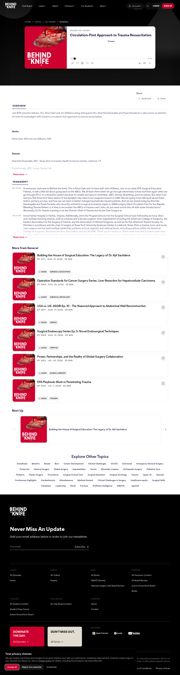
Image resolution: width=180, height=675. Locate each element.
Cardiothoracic (48, 480)
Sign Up (168, 6)
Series (13, 580)
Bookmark (146, 98)
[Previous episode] (14, 429)
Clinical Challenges (97, 463)
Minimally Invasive (109, 469)
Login (156, 6)
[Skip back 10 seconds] (77, 63)
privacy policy (45, 661)
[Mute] (144, 63)
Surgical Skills (158, 480)
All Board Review (139, 580)
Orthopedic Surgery (132, 469)
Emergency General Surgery (149, 463)
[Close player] (149, 63)
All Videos (55, 575)
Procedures (53, 474)
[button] (90, 264)
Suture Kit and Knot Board (143, 585)
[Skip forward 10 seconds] (87, 63)
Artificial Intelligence (102, 486)
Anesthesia (22, 463)
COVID (114, 463)
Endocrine (24, 469)
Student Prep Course (19, 609)
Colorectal (127, 463)
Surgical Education (60, 272)
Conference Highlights (26, 480)
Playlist (53, 580)
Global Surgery (58, 373)
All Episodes (15, 575)
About (94, 604)
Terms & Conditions (142, 668)
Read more (18, 174)
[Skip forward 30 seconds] (92, 63)
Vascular (160, 474)
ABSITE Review (98, 580)
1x (139, 63)
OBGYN (120, 486)
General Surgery (41, 469)
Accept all (12, 667)
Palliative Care (153, 469)
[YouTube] (134, 633)
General (64, 22)
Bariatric (36, 463)
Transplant (46, 486)
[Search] (147, 6)
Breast (47, 463)
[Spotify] (118, 633)
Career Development (74, 463)
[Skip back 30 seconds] (72, 63)
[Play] (82, 63)
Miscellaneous (66, 480)
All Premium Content (141, 575)
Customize (52, 667)
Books (134, 591)
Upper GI (54, 348)
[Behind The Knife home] (10, 6)
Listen (38, 22)
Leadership (60, 486)
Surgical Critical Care (73, 474)
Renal (73, 486)
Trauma (111, 41)
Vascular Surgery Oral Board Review (107, 585)
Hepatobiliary (79, 469)
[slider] (110, 58)
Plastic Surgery (36, 474)
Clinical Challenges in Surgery (112, 480)
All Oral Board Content (61, 604)
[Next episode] (165, 429)
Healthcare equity (139, 480)
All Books (95, 575)
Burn (57, 463)
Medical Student (85, 480)
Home (28, 22)
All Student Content (19, 604)
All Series (50, 22)
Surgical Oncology (60, 297)
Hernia (53, 322)
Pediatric (20, 474)
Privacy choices (163, 668)
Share (163, 98)
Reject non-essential (31, 667)
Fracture (84, 486)
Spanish (135, 486)
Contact (94, 609)
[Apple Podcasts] (100, 633)
